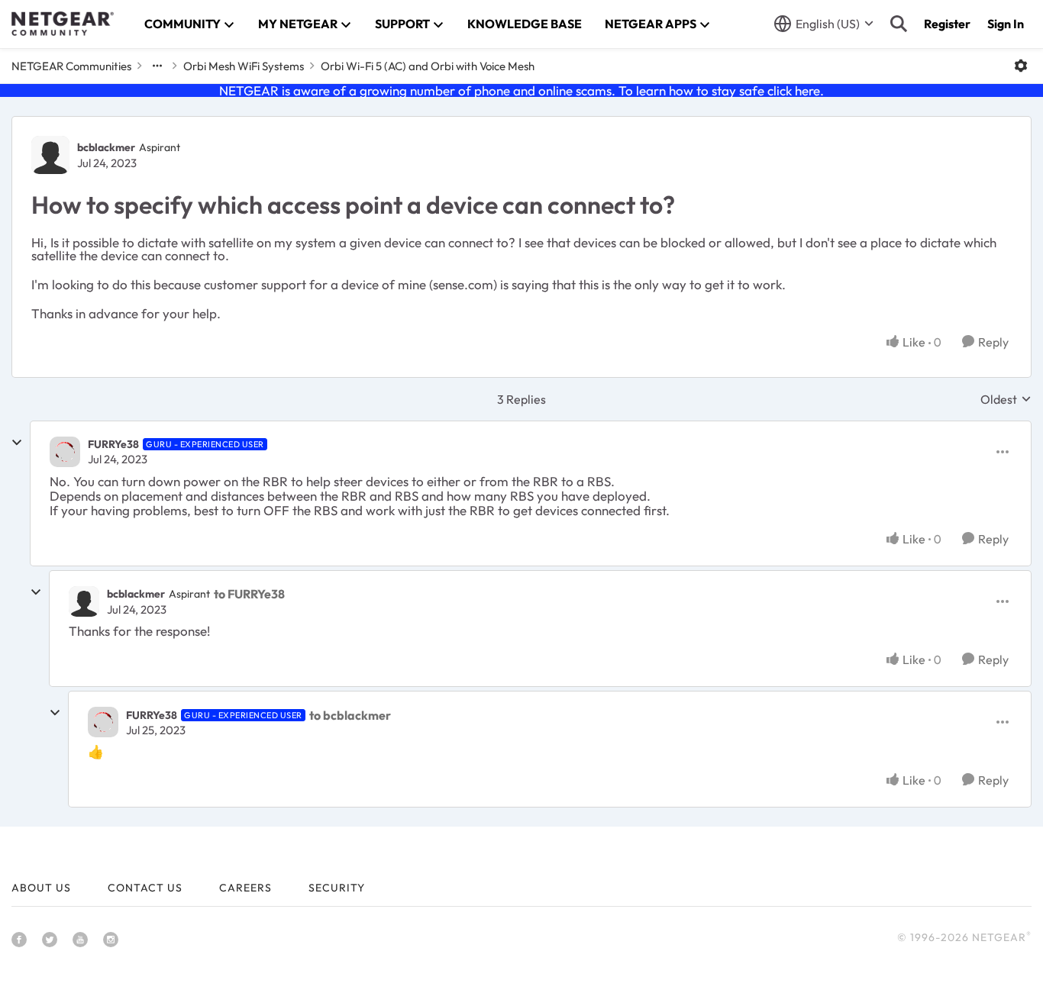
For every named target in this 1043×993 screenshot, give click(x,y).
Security (336, 888)
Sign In (1005, 23)
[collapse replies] (17, 443)
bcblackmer (106, 147)
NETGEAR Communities (71, 66)
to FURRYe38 (249, 594)
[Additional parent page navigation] (157, 65)
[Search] (899, 24)
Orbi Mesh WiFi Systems (243, 66)
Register (947, 23)
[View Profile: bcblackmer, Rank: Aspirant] (50, 155)
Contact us (145, 888)
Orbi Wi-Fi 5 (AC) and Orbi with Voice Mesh (427, 66)
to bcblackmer (350, 715)
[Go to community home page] (62, 23)
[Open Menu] (1021, 65)
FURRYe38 (113, 444)
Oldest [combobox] (1006, 399)
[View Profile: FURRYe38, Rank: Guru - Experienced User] (65, 452)
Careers (245, 888)
